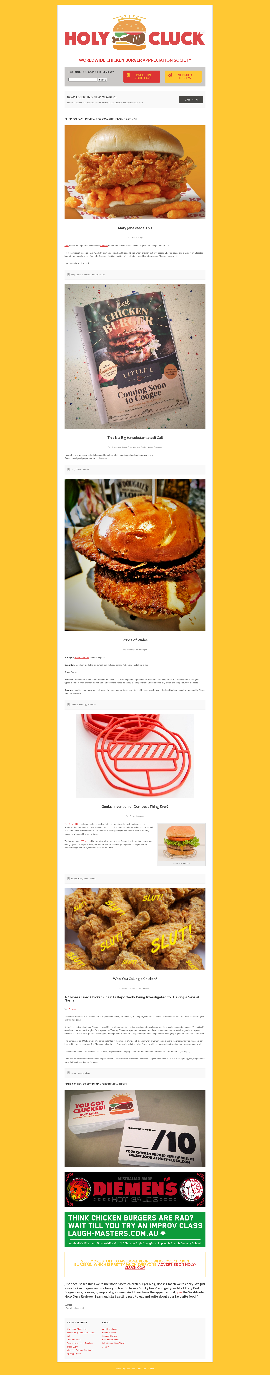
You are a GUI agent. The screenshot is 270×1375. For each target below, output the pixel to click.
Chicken (136, 447)
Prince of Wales (135, 640)
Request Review (109, 1335)
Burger (124, 447)
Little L (86, 469)
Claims (79, 469)
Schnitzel (92, 704)
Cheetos (104, 245)
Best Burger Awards (111, 1339)
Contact (105, 1346)
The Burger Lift (71, 824)
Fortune (72, 1009)
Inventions (140, 816)
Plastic (93, 878)
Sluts (87, 1073)
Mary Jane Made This (135, 228)
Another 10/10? (74, 1353)
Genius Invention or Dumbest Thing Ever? (135, 806)
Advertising (116, 447)
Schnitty (82, 704)
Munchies (86, 274)
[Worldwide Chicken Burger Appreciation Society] (135, 52)
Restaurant (158, 447)
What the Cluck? (109, 1328)
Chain (130, 447)
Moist (85, 878)
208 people (86, 841)
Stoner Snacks (98, 274)
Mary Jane (75, 274)
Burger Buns (76, 878)
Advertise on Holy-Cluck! (113, 1343)
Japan (73, 1073)
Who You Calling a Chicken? (135, 978)
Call (72, 469)
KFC (67, 245)
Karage (81, 1073)
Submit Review (109, 1332)
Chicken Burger (137, 237)
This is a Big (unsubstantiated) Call (135, 437)
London (74, 704)
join (179, 1292)
